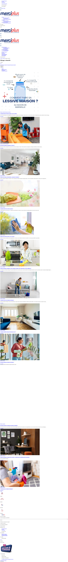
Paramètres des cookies (3, 560)
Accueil (1, 58)
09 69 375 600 (3, 8)
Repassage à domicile (4, 49)
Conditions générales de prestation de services (7, 559)
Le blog (3, 1)
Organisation (3, 70)
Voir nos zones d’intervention (7, 19)
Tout (0, 63)
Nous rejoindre (4, 55)
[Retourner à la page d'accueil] (9, 15)
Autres (3, 68)
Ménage (3, 17)
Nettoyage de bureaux (4, 535)
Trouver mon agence (4, 3)
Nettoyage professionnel (5, 22)
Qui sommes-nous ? (4, 528)
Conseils (4, 58)
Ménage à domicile (4, 47)
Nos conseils (3, 2)
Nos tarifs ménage (5, 18)
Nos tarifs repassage (5, 20)
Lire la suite (1, 116)
